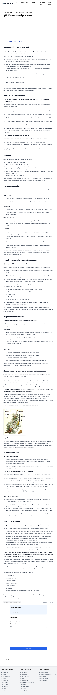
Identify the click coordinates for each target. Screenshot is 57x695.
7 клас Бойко (4, 688)
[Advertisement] (28, 29)
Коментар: (12, 637)
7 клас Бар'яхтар (43, 680)
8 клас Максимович (43, 672)
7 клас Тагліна (23, 688)
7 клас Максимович (43, 678)
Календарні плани (42, 3)
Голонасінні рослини (15, 602)
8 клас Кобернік (4, 672)
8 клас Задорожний (24, 676)
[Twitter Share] (50, 602)
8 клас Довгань (4, 680)
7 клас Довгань (4, 686)
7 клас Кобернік (4, 682)
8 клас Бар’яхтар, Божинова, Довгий (47, 674)
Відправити (28, 648)
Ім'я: (11, 626)
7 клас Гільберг (4, 684)
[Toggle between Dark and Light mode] (54, 3)
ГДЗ (16, 2)
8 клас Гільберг (4, 678)
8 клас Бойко (4, 674)
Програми (32, 2)
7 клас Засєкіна (42, 676)
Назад (7, 659)
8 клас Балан (23, 678)
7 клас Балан (23, 684)
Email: (11, 632)
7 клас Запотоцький (5, 690)
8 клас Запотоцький (5, 676)
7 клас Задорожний (24, 686)
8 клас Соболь (23, 674)
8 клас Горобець (24, 680)
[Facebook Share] (53, 602)
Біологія (6, 602)
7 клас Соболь (23, 692)
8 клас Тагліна (23, 672)
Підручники (24, 2)
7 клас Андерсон (24, 690)
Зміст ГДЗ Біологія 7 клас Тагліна (14, 42)
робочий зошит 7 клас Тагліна (27, 682)
